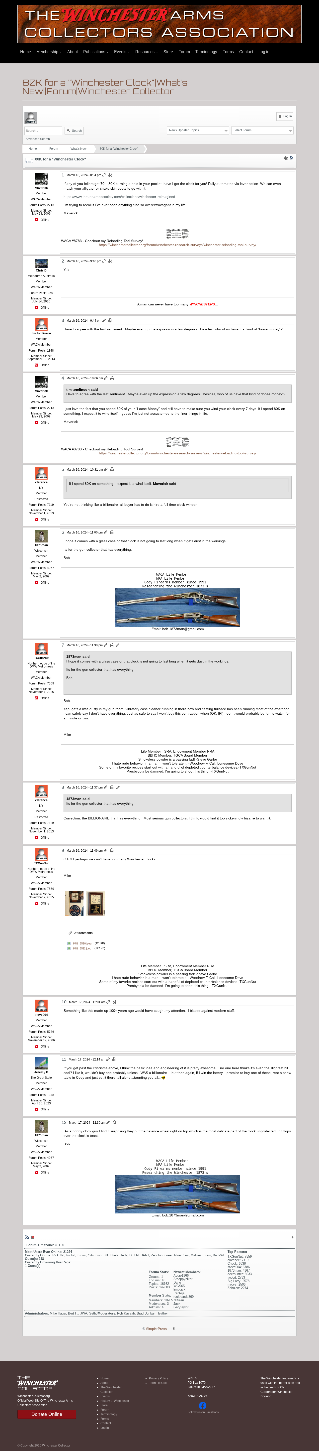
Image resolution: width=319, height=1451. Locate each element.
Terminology (206, 52)
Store (168, 52)
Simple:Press (156, 1329)
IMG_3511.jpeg (82, 948)
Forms (228, 52)
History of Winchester (114, 1401)
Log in (263, 52)
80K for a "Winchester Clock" (119, 148)
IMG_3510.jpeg (82, 943)
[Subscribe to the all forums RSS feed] (27, 1237)
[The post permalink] (104, 175)
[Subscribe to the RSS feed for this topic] (291, 157)
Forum (184, 52)
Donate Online (46, 1414)
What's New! (79, 148)
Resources (145, 52)
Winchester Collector (56, 1445)
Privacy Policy (158, 1378)
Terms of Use (158, 1383)
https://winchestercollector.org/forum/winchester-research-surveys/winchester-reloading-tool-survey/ (177, 245)
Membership (47, 52)
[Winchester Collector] (159, 23)
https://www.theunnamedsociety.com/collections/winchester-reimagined (119, 197)
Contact (246, 52)
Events (120, 52)
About (72, 52)
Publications (94, 52)
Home (25, 52)
